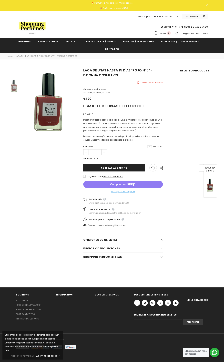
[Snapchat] (176, 303)
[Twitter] (145, 303)
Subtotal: (88, 158)
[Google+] (152, 303)
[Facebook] (137, 303)
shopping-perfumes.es (94, 89)
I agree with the (95, 176)
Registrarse (189, 33)
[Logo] (32, 27)
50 (89, 225)
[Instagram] (160, 303)
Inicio (9, 56)
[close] (206, 5)
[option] (49, 102)
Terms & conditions (113, 176)
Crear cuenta (201, 33)
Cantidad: (88, 146)
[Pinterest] (168, 303)
